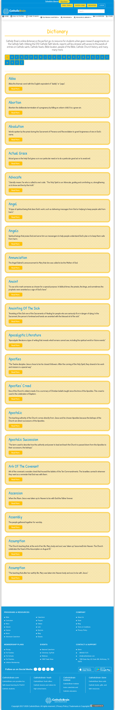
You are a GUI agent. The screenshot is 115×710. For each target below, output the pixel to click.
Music (8, 633)
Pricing (8, 649)
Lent (39, 627)
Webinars (45, 656)
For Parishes (10, 659)
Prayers (40, 620)
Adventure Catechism (13, 637)
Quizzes (40, 630)
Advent (8, 627)
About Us (81, 617)
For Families (10, 653)
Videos (40, 624)
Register (92, 5)
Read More (15, 88)
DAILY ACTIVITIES (18, 16)
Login (102, 5)
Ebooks (40, 637)
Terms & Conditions (84, 627)
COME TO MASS (33, 16)
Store (110, 16)
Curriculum (9, 620)
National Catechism (48, 649)
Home (7, 16)
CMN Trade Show (47, 659)
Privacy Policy (82, 630)
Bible (7, 617)
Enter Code (80, 5)
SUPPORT (15, 5)
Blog (39, 633)
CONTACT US (29, 5)
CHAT (22, 5)
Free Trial (66, 5)
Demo (80, 649)
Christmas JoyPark (48, 653)
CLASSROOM (99, 16)
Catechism (41, 617)
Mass (7, 624)
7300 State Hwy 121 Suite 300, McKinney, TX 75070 (93, 660)
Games (8, 630)
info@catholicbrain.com (87, 656)
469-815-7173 (83, 653)
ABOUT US (8, 5)
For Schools (10, 656)
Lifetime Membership (12, 662)
